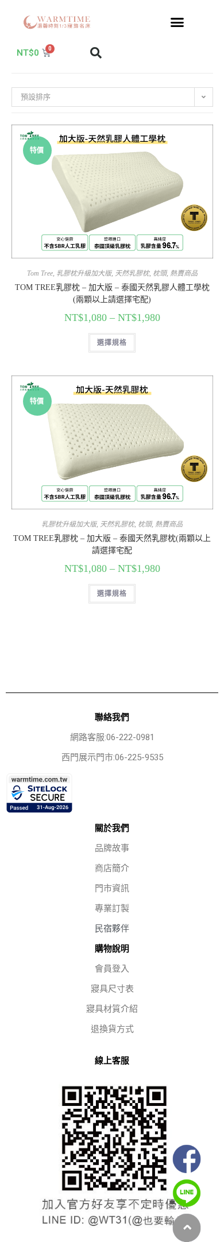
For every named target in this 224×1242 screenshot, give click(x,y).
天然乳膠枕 (132, 273)
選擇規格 (112, 343)
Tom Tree (40, 273)
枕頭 (160, 273)
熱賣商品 (184, 273)
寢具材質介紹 (112, 1009)
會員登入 (112, 969)
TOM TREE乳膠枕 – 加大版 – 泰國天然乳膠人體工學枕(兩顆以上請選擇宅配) (112, 293)
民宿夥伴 (112, 928)
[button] (177, 22)
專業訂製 (112, 908)
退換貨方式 (112, 1029)
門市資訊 (112, 888)
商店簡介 (112, 868)
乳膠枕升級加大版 (83, 273)
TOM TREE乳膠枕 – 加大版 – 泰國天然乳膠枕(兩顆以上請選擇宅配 (112, 544)
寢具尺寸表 (112, 989)
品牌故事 (112, 848)
